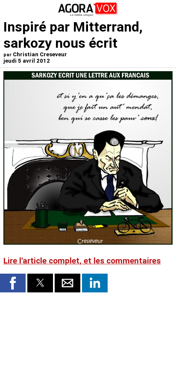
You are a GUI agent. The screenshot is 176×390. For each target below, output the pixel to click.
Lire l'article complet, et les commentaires (82, 261)
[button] (13, 283)
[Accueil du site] (88, 15)
